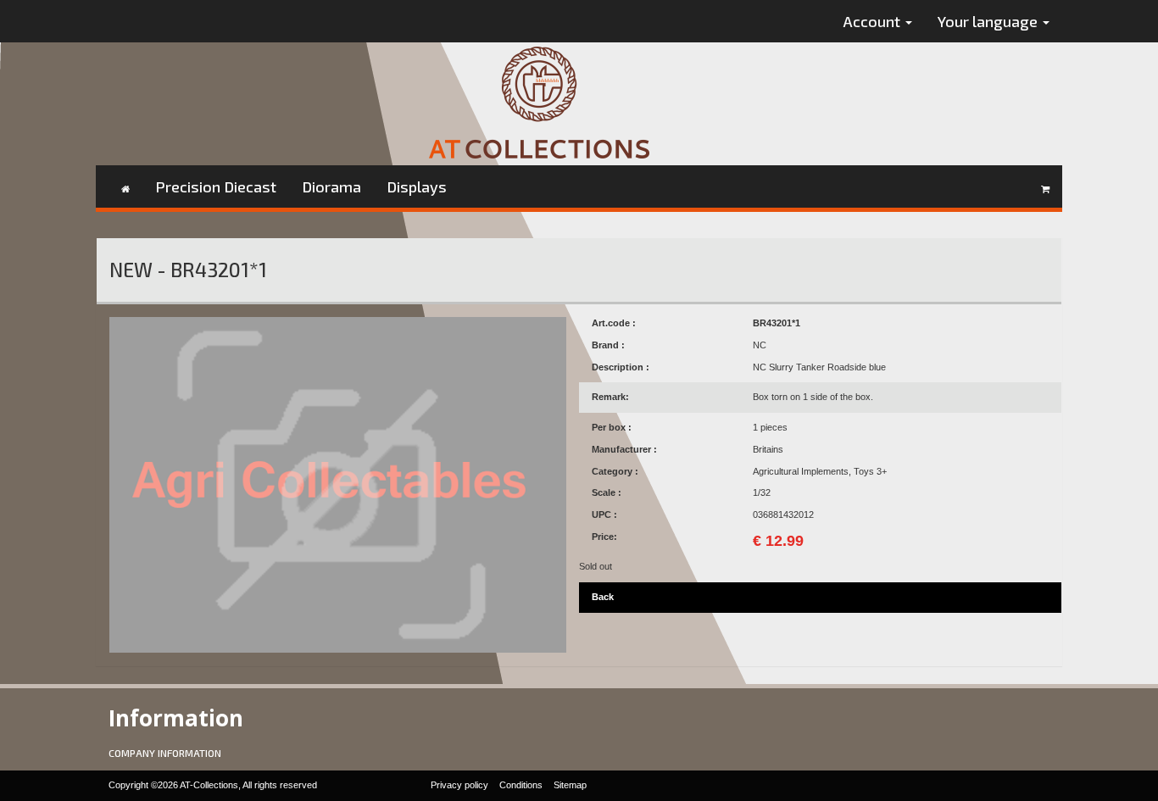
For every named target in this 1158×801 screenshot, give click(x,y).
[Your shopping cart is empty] (1045, 186)
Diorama (331, 186)
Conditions (521, 785)
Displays (417, 186)
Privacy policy (459, 785)
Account (873, 21)
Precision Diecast (215, 186)
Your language (989, 21)
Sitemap (570, 785)
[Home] (125, 186)
